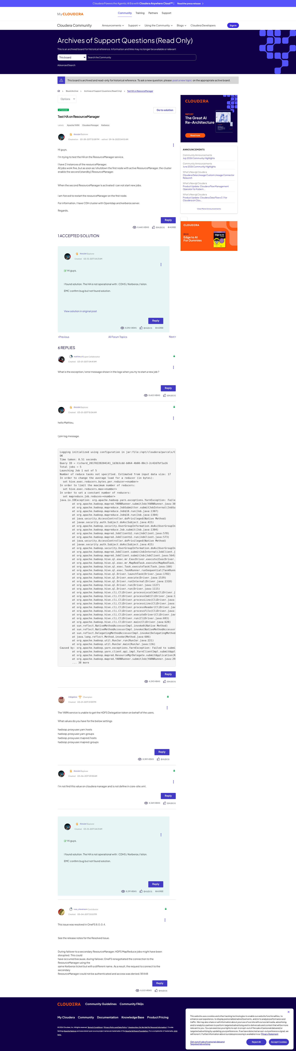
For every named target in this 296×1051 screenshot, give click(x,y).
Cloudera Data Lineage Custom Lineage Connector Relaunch (208, 176)
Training (140, 12)
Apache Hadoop (70, 1031)
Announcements (111, 25)
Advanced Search (66, 65)
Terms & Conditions (95, 1027)
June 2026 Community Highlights (199, 166)
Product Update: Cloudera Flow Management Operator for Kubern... (206, 187)
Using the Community (157, 25)
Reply (168, 219)
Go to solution (165, 110)
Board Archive (72, 91)
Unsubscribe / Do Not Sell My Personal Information (147, 1027)
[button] (172, 144)
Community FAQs (132, 1004)
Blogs (180, 25)
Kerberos (105, 125)
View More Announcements (209, 209)
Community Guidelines (101, 1004)
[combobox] (141, 57)
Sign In (233, 25)
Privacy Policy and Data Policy (115, 1027)
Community (125, 12)
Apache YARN (73, 125)
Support (166, 12)
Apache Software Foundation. (136, 1031)
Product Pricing (158, 1017)
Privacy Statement (269, 1034)
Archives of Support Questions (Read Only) (103, 91)
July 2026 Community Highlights (199, 158)
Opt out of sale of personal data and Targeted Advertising (207, 1043)
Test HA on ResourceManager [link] (140, 91)
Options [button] (65, 98)
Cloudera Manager (90, 125)
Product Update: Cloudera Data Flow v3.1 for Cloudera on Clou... (205, 199)
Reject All (256, 1042)
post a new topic (182, 80)
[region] (240, 1029)
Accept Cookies (279, 1042)
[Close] (288, 1012)
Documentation (107, 1017)
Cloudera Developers (203, 25)
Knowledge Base (132, 1017)
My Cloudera (66, 1017)
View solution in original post (80, 311)
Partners (153, 12)
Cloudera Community (74, 25)
